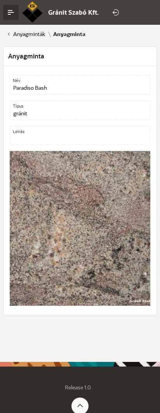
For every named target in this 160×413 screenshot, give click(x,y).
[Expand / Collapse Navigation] (11, 12)
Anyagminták (29, 34)
